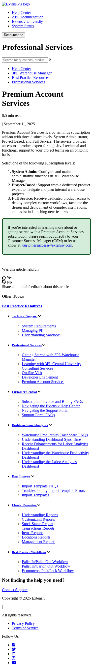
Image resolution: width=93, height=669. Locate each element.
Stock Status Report (37, 524)
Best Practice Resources (30, 77)
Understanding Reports (40, 515)
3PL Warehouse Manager (32, 73)
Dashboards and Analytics (30, 425)
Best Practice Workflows (29, 552)
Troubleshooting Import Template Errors (53, 490)
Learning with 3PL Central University (51, 364)
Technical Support (24, 316)
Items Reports (32, 533)
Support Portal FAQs (38, 415)
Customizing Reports (38, 519)
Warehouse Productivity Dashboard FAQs (55, 435)
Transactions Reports (38, 528)
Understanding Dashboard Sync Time (51, 439)
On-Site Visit (32, 373)
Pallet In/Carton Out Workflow (46, 566)
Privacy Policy (23, 623)
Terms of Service (25, 628)
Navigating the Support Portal (45, 410)
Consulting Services (37, 368)
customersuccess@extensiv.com (47, 245)
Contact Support (15, 590)
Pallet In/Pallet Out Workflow (45, 562)
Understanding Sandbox (41, 335)
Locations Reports (36, 537)
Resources (12, 35)
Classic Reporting (24, 505)
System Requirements (39, 326)
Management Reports (38, 542)
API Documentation (27, 17)
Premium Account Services (43, 382)
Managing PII (32, 330)
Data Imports (21, 476)
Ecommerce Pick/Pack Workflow (48, 571)
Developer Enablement (40, 377)
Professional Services (28, 82)
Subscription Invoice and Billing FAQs (52, 401)
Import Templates (35, 495)
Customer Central (24, 392)
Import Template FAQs (40, 486)
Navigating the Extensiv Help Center (51, 406)
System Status (23, 26)
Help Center (21, 12)
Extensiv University (27, 21)
